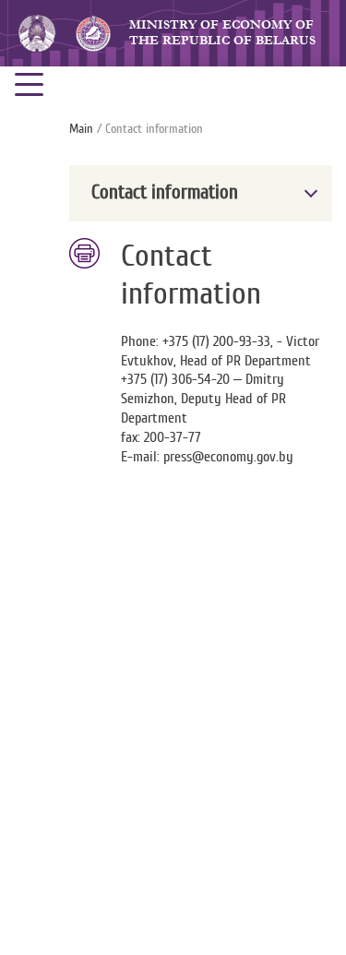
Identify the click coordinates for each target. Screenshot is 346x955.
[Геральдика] (92, 33)
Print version (85, 254)
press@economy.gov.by (228, 456)
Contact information (164, 192)
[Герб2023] (36, 33)
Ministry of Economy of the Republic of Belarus (222, 33)
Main (81, 129)
